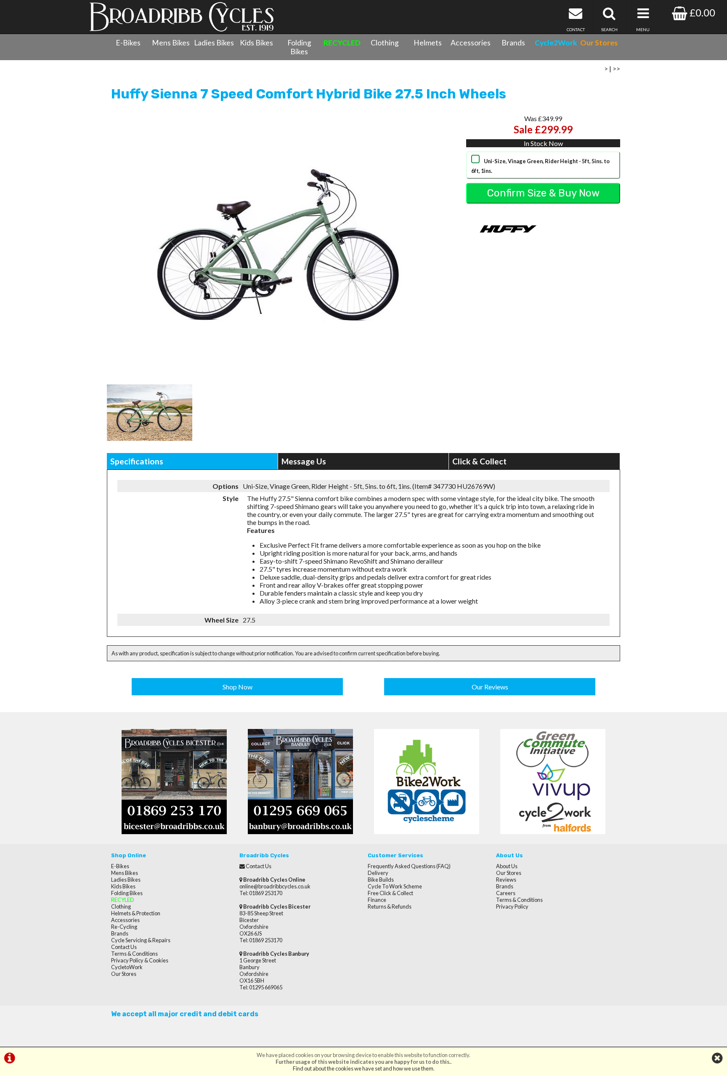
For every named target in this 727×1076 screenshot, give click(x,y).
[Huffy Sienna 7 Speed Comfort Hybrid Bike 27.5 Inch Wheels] (278, 243)
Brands (513, 42)
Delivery (378, 872)
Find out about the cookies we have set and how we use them (363, 1068)
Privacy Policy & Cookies (139, 960)
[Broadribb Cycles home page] (182, 17)
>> (616, 68)
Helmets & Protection (135, 913)
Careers (505, 893)
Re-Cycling (124, 926)
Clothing (385, 42)
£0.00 (701, 12)
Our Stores (123, 973)
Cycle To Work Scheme (395, 886)
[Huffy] (508, 247)
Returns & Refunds (389, 906)
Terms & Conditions (134, 953)
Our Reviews (490, 687)
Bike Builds (381, 879)
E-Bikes (128, 42)
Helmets (428, 42)
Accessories (471, 42)
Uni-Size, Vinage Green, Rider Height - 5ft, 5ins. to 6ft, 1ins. (540, 166)
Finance (377, 899)
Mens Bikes (171, 42)
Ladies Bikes (214, 42)
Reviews (506, 879)
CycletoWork (127, 967)
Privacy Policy (512, 906)
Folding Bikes (299, 47)
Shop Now (237, 687)
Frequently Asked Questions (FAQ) (409, 866)
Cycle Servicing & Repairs (140, 940)
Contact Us (124, 946)
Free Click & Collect (390, 893)
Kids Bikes (256, 42)
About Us (506, 866)
